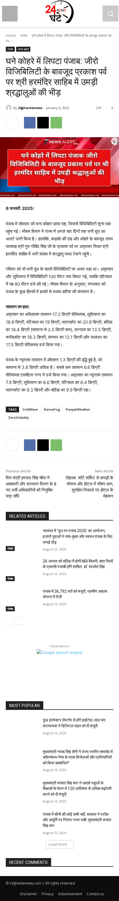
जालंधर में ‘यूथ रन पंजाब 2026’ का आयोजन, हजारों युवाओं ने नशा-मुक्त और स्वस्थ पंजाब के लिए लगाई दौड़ (77, 536)
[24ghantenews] (9, 108)
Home (11, 35)
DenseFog (52, 409)
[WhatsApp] (56, 122)
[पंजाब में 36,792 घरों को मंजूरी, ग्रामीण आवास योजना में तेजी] (22, 600)
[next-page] (18, 621)
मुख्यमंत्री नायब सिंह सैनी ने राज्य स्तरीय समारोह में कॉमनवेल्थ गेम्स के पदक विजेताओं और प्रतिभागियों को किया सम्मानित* (78, 757)
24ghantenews (30, 108)
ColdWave (30, 409)
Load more (58, 844)
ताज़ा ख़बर (23, 49)
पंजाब (24, 35)
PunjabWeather (78, 409)
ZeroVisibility (18, 417)
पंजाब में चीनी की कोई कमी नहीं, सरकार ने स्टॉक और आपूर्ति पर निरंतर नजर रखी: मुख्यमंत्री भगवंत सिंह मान (77, 820)
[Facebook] (30, 122)
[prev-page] (9, 621)
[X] (43, 122)
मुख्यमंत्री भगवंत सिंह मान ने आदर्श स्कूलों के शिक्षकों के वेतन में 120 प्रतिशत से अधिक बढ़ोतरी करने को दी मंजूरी (77, 789)
